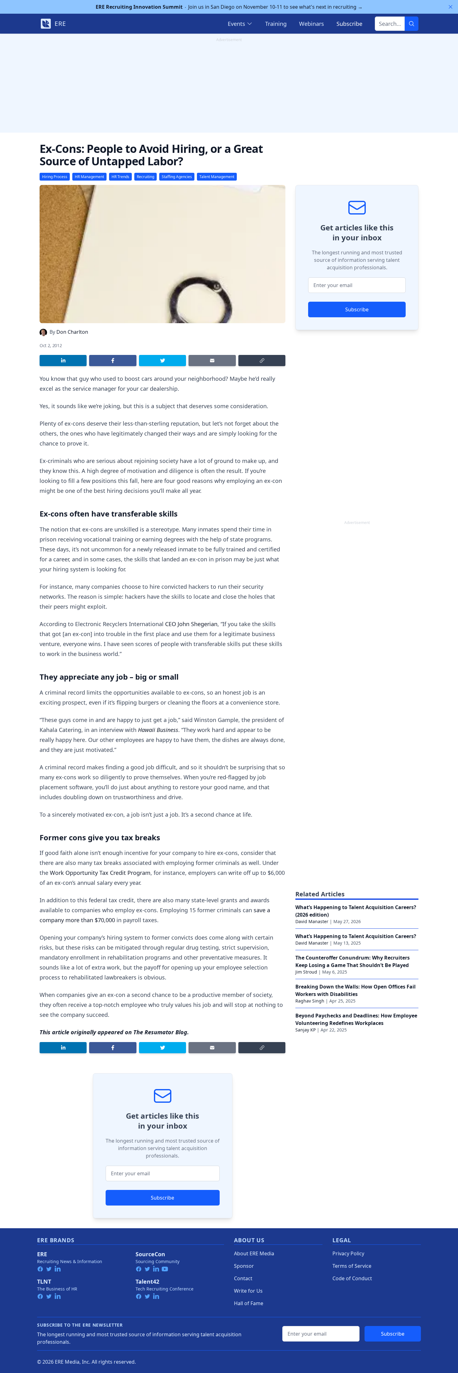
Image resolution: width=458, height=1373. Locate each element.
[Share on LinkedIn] (63, 360)
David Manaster (311, 921)
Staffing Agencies (177, 176)
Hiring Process (54, 176)
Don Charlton (72, 331)
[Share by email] (212, 360)
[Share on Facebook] (112, 360)
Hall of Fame (248, 1303)
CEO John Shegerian (191, 624)
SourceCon (150, 1254)
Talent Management (216, 176)
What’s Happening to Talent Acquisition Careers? (355, 936)
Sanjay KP (305, 1030)
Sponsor (244, 1265)
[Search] (411, 24)
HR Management (89, 176)
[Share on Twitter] (162, 360)
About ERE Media (254, 1253)
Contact (243, 1278)
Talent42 (147, 1281)
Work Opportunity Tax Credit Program (100, 872)
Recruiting (145, 176)
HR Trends (120, 176)
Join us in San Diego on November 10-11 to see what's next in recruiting (229, 6)
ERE (42, 1254)
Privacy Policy (348, 1253)
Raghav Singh (309, 1001)
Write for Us (248, 1290)
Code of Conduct (352, 1278)
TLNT (44, 1281)
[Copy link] (261, 360)
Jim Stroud (306, 972)
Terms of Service (351, 1265)
